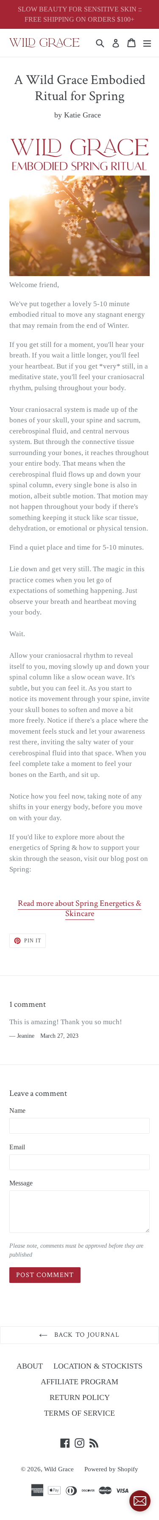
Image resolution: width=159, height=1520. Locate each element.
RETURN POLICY (80, 1397)
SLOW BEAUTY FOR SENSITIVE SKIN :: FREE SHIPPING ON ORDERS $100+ (80, 14)
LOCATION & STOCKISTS (97, 1366)
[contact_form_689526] (140, 1501)
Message (21, 1183)
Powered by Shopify (111, 1469)
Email (17, 1147)
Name (17, 1110)
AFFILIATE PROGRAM (79, 1382)
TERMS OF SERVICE (79, 1413)
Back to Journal (86, 1334)
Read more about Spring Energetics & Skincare (79, 908)
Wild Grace (59, 1469)
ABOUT (30, 1366)
